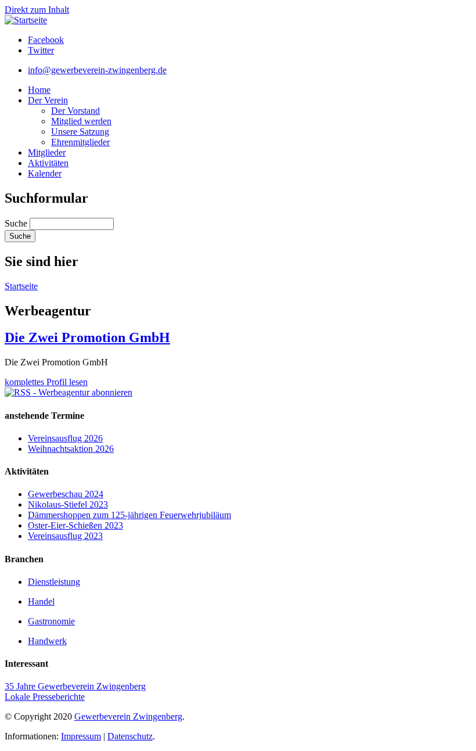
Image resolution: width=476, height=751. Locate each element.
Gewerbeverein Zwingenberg (128, 716)
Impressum (81, 736)
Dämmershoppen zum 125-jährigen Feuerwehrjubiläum (129, 515)
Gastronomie (51, 621)
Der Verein (48, 100)
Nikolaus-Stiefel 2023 (68, 504)
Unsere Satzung (80, 131)
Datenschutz (130, 736)
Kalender (45, 173)
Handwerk (47, 641)
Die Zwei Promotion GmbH (87, 337)
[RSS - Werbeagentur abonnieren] (68, 392)
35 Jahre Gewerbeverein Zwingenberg (75, 686)
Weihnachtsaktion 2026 (71, 449)
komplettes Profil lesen (46, 382)
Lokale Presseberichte (45, 697)
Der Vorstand (75, 111)
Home (39, 90)
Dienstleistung (54, 582)
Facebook (46, 40)
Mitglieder (47, 152)
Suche (17, 223)
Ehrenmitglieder (80, 142)
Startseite (21, 286)
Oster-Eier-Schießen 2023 (75, 525)
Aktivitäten (48, 163)
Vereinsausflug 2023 (65, 536)
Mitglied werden (81, 121)
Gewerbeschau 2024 (65, 494)
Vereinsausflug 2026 (65, 438)
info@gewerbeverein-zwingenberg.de (97, 70)
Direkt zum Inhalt (37, 10)
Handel (41, 601)
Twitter (41, 50)
